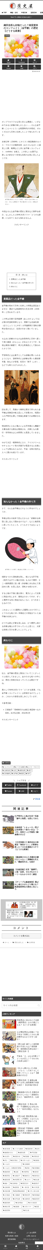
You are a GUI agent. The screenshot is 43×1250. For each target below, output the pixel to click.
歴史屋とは (12, 1232)
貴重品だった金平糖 (18, 279)
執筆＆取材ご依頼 (11, 1236)
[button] (39, 1005)
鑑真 (22, 773)
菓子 (30, 770)
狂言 (14, 770)
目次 (18, 275)
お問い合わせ (31, 1236)
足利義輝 (7, 773)
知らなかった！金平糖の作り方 (22, 283)
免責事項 (21, 1243)
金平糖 (15, 773)
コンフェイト (8, 767)
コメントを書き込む (21, 936)
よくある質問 (31, 1232)
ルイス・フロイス (33, 767)
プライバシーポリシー (31, 1239)
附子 (29, 773)
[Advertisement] (21, 95)
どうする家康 (20, 767)
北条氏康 (7, 770)
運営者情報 (12, 1239)
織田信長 (22, 770)
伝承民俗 (7, 763)
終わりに (14, 286)
